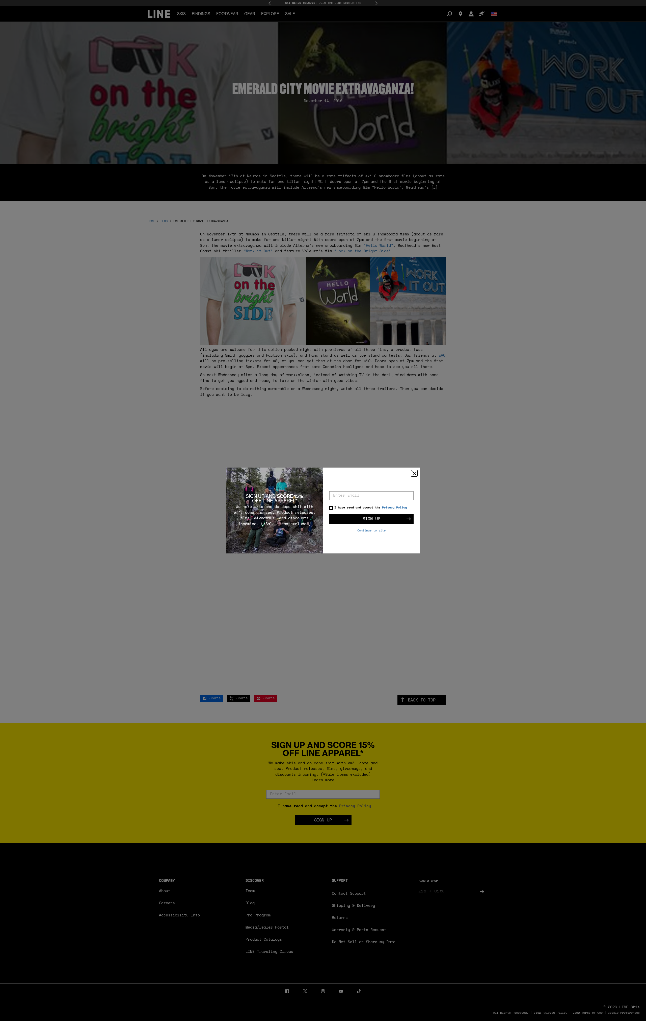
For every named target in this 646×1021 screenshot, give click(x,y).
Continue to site (371, 530)
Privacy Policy (394, 507)
